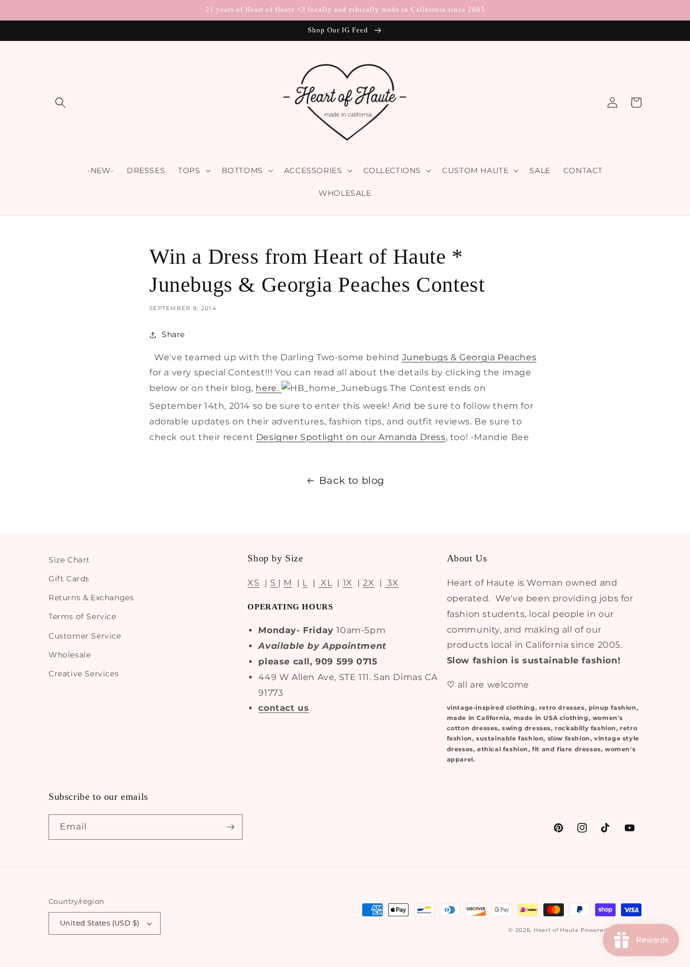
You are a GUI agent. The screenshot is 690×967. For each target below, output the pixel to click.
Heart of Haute (556, 930)
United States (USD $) (99, 922)
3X (392, 583)
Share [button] (173, 334)
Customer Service (85, 636)
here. (268, 388)
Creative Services (84, 673)
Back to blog (351, 480)
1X (348, 583)
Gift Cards (69, 579)
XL (325, 583)
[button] (60, 102)
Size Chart (69, 560)
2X (368, 583)
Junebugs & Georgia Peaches (469, 357)
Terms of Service (82, 616)
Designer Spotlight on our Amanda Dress (351, 437)
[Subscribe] (230, 827)
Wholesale (70, 655)
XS (253, 583)
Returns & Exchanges (91, 597)
